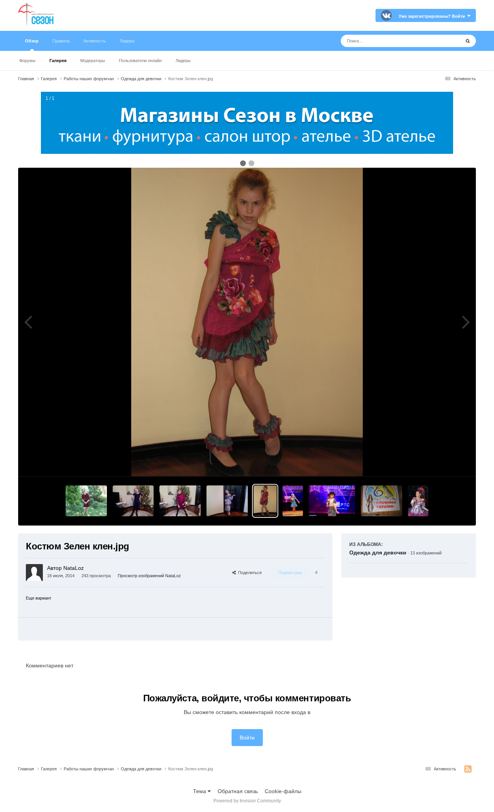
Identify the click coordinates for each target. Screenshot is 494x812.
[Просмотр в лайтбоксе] (247, 322)
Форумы (27, 60)
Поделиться (249, 572)
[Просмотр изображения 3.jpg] (180, 500)
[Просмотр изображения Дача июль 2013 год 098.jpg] (86, 500)
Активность (94, 41)
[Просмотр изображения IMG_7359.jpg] (332, 500)
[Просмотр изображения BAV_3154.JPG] (418, 500)
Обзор (32, 41)
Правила (60, 41)
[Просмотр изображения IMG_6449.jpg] (293, 500)
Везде (442, 41)
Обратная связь (238, 791)
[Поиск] (468, 41)
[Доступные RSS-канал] (468, 769)
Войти (247, 738)
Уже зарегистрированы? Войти (433, 16)
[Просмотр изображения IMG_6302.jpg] (381, 500)
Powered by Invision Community (247, 801)
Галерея (57, 60)
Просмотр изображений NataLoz (149, 575)
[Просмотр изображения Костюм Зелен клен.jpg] (265, 500)
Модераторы (92, 60)
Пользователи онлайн (140, 60)
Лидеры (183, 60)
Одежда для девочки (377, 552)
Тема (200, 791)
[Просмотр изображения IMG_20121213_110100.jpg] (227, 500)
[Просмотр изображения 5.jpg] (133, 500)
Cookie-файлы (283, 791)
